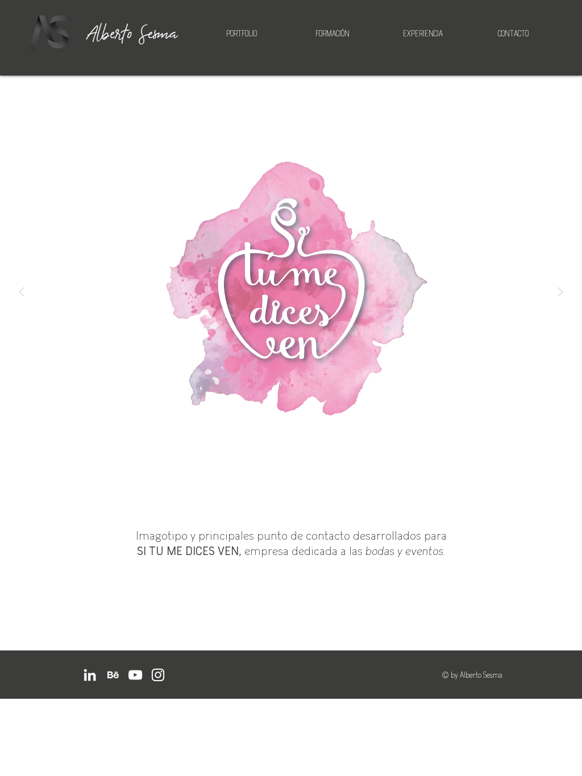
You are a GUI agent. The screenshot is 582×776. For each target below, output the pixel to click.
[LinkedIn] (89, 674)
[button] (291, 291)
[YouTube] (135, 674)
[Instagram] (158, 674)
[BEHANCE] (112, 674)
